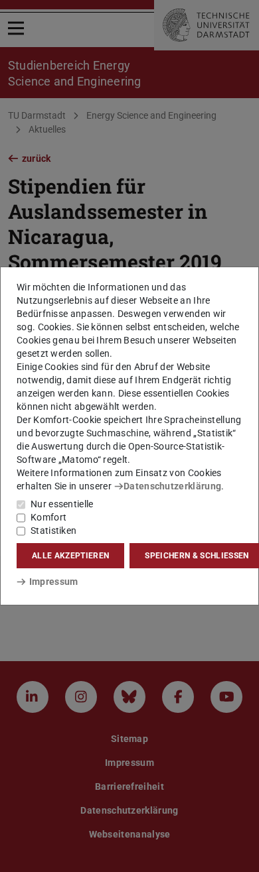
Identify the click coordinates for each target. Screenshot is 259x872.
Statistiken (53, 530)
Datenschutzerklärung (172, 486)
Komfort (48, 517)
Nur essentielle (62, 504)
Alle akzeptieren (70, 555)
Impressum (53, 581)
